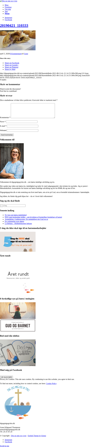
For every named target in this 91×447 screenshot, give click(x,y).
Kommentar (5, 117)
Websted (3, 130)
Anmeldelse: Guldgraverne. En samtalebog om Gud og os (26, 219)
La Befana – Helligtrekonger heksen (18, 223)
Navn (3, 122)
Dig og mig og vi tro (18, 436)
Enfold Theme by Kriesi (37, 436)
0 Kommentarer (16, 54)
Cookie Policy (51, 384)
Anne (26, 54)
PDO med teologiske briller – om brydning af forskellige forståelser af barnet (33, 217)
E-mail (3, 126)
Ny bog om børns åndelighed (16, 215)
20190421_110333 (14, 25)
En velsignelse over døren (14, 221)
